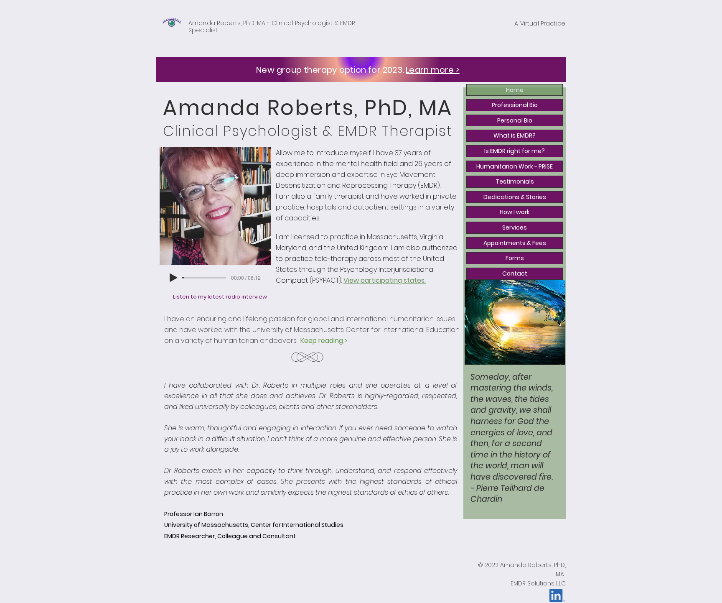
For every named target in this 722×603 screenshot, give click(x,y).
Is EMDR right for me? (514, 151)
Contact (514, 273)
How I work (515, 212)
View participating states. (384, 280)
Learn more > (432, 70)
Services (514, 227)
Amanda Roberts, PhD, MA (226, 23)
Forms (515, 258)
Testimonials (515, 181)
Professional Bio (515, 105)
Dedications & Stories (514, 197)
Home (515, 90)
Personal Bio (514, 120)
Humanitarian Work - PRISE (514, 166)
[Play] (173, 277)
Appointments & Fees (514, 243)
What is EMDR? (514, 135)
